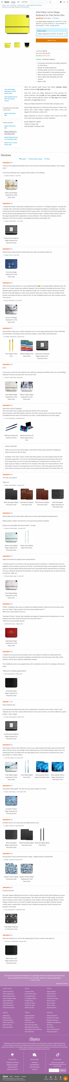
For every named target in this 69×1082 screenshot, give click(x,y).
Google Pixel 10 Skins (52, 998)
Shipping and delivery (12, 1064)
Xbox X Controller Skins (53, 1029)
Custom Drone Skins (8, 991)
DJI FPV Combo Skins (30, 993)
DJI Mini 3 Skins (29, 1000)
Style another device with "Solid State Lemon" (10, 99)
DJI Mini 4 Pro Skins (30, 1003)
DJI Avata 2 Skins (29, 991)
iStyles (4, 5)
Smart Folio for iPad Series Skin (10, 144)
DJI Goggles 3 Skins (30, 996)
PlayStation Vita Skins (52, 1020)
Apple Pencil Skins (29, 1015)
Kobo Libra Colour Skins (31, 1024)
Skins (13, 2)
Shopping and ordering (12, 1062)
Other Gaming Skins (52, 1031)
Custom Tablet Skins (8, 1000)
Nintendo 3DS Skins (52, 1015)
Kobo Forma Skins (29, 1022)
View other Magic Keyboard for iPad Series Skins (10, 91)
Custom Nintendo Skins (9, 996)
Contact (23, 1076)
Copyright (8, 1079)
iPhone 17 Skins (51, 1005)
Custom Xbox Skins (8, 1003)
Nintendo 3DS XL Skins (53, 1018)
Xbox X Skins (50, 1027)
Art (18, 2)
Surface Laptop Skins (8, 1022)
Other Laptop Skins (8, 1027)
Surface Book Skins (8, 1020)
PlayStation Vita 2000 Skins (54, 1022)
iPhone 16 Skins (51, 1003)
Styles (6, 2)
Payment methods (12, 1067)
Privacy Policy (13, 1079)
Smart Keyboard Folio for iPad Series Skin (11, 138)
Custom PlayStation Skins (9, 998)
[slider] (39, 18)
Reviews (17, 1076)
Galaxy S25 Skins (51, 993)
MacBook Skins (7, 1018)
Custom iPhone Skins (8, 1005)
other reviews (36, 159)
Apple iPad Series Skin (10, 114)
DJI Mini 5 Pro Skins (30, 1005)
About (11, 1076)
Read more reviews (62, 983)
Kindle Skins (28, 1020)
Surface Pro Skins (7, 1024)
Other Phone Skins (51, 1007)
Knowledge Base (34, 1064)
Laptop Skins (6, 1015)
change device (54, 25)
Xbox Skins (50, 1024)
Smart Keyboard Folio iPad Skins (33, 1029)
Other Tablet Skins (29, 1031)
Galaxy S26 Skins (51, 996)
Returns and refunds (12, 1069)
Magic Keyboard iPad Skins (32, 1027)
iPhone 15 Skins (51, 1000)
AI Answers (35, 1062)
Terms (4, 1079)
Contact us (34, 1069)
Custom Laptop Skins (8, 993)
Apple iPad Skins (29, 1018)
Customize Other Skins (8, 1007)
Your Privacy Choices (21, 1079)
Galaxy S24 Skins (51, 991)
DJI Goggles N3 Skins (30, 998)
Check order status (34, 1067)
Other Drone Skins (29, 1007)
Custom (24, 2)
